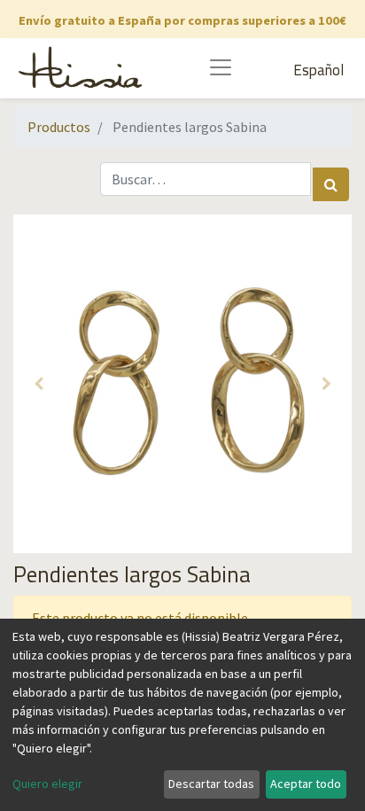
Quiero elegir (47, 784)
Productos (58, 127)
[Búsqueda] (331, 184)
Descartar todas (211, 784)
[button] (38, 384)
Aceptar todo (305, 784)
